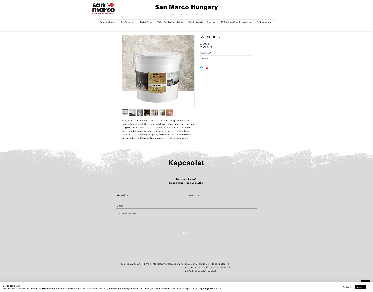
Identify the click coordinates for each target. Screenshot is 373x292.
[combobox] (225, 58)
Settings (347, 287)
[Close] (369, 287)
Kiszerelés (205, 53)
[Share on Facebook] (201, 67)
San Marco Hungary (186, 7)
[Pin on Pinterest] (207, 67)
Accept (360, 287)
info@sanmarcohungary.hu (168, 263)
